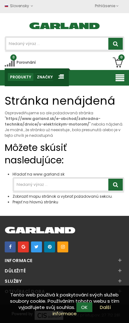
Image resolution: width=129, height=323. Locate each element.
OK (84, 307)
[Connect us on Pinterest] (49, 246)
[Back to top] (122, 312)
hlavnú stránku (43, 202)
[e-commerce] (64, 25)
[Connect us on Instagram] (62, 246)
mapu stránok (42, 196)
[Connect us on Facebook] (10, 246)
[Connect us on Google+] (23, 246)
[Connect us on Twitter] (36, 246)
